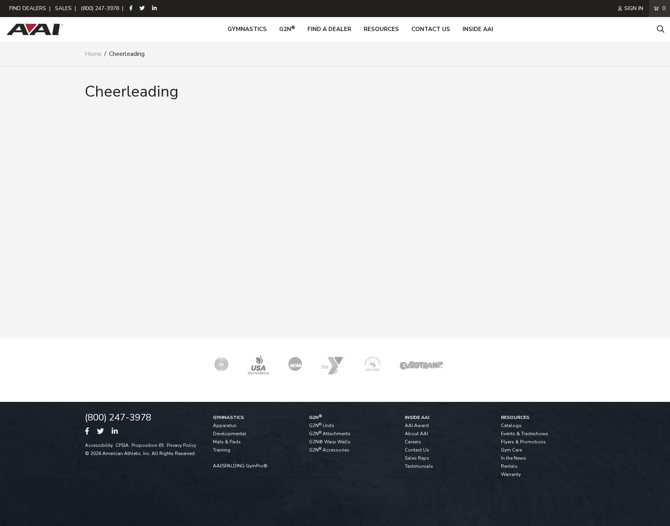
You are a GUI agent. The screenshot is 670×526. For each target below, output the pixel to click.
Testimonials (419, 466)
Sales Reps (417, 458)
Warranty (511, 474)
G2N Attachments (330, 434)
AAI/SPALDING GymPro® (240, 466)
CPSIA (122, 445)
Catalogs (511, 425)
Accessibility (99, 445)
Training (221, 450)
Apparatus (225, 425)
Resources (381, 29)
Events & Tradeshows (524, 434)
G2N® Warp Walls (330, 442)
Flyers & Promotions (523, 442)
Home (93, 54)
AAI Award (417, 425)
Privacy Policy (181, 445)
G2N (287, 29)
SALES (63, 8)
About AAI (416, 434)
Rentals (509, 466)
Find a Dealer (329, 29)
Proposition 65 (147, 445)
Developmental (229, 434)
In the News (513, 458)
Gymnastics (247, 29)
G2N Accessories (329, 450)
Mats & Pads (227, 442)
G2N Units (321, 425)
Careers (413, 442)
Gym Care (511, 450)
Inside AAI (478, 29)
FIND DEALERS (27, 8)
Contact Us (430, 29)
